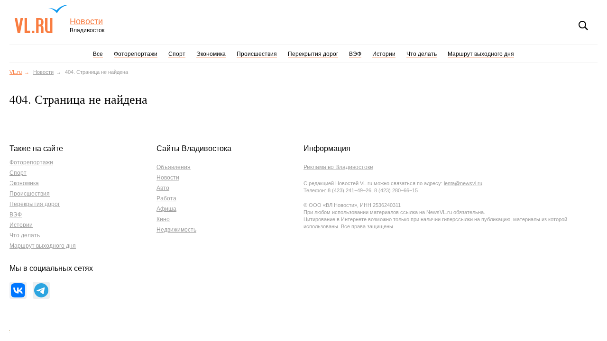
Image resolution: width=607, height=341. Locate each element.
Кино (163, 219)
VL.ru (42, 19)
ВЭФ (355, 54)
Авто (162, 188)
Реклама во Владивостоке (338, 167)
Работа (166, 198)
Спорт (176, 54)
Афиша (166, 209)
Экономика (211, 54)
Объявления (173, 167)
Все (98, 54)
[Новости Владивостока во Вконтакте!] (18, 290)
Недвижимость (176, 229)
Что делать (421, 54)
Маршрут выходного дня (481, 54)
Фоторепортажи (135, 54)
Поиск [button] (583, 25)
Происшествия (257, 54)
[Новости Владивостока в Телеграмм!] (41, 290)
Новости (86, 21)
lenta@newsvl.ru (463, 183)
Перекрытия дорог (313, 54)
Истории (383, 54)
